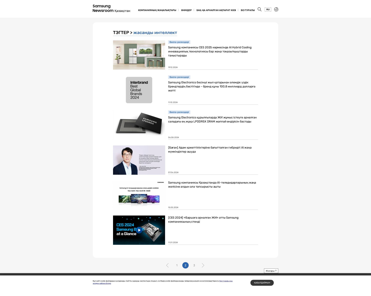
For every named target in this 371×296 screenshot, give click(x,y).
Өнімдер (186, 10)
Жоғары (270, 271)
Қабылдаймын (262, 283)
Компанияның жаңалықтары (157, 10)
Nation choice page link (276, 9)
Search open (260, 9)
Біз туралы (248, 10)
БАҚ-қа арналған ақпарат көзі (216, 10)
